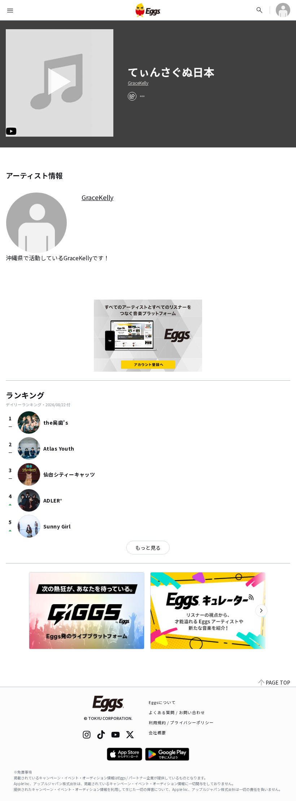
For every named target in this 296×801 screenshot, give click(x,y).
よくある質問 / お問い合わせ (177, 712)
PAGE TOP (278, 682)
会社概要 (157, 732)
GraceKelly (138, 83)
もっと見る (148, 547)
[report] (142, 96)
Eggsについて (162, 702)
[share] (132, 96)
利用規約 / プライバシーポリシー (181, 722)
